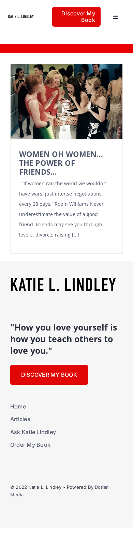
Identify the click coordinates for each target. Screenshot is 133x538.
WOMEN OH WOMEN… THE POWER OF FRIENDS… (61, 163)
